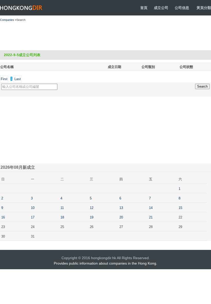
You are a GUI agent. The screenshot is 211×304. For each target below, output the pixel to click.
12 (91, 208)
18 (62, 217)
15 (180, 208)
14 (151, 208)
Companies (7, 19)
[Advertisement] (93, 36)
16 (3, 217)
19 (91, 217)
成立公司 (161, 8)
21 (151, 217)
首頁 (143, 8)
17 (32, 217)
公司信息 (182, 8)
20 (121, 217)
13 (121, 208)
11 (62, 208)
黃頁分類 (204, 8)
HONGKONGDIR (21, 7)
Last (17, 79)
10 (32, 208)
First (4, 79)
